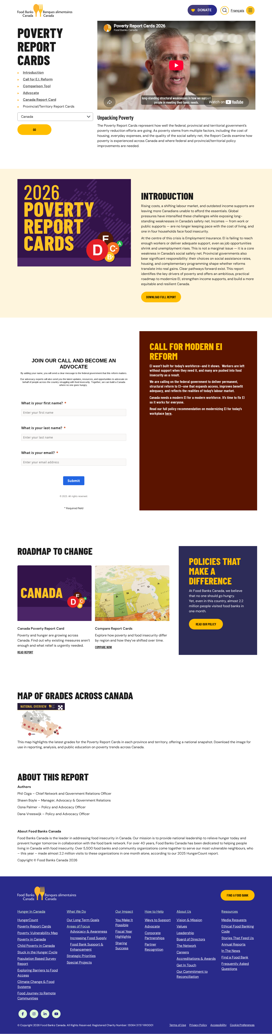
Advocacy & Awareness (88, 931)
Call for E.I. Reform (38, 79)
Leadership (185, 933)
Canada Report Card (39, 99)
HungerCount (27, 920)
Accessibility (218, 1025)
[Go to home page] (44, 10)
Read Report (25, 652)
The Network (186, 945)
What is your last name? (41, 428)
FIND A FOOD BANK (237, 895)
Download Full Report (161, 297)
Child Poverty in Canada (36, 945)
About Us (184, 911)
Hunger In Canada (31, 911)
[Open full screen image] (41, 721)
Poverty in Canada (31, 939)
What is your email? (38, 452)
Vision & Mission (189, 920)
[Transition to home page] (46, 893)
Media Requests (233, 920)
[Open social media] (22, 1014)
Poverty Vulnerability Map (37, 933)
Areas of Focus (78, 926)
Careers (183, 952)
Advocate (31, 93)
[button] (250, 10)
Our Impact (124, 911)
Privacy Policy (198, 1025)
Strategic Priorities (81, 956)
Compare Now (103, 647)
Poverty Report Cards (34, 926)
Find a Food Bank (234, 957)
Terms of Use (177, 1025)
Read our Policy (206, 624)
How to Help (154, 911)
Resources (229, 911)
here (168, 413)
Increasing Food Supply (88, 938)
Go (34, 129)
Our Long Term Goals (83, 920)
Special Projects (79, 962)
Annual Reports (233, 944)
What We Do (76, 911)
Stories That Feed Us (237, 938)
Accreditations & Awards (196, 958)
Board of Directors (191, 939)
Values (182, 926)
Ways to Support (158, 920)
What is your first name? (42, 403)
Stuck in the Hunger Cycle (37, 952)
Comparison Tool (37, 86)
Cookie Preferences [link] (242, 1025)
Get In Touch (186, 965)
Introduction (33, 72)
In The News (230, 951)
